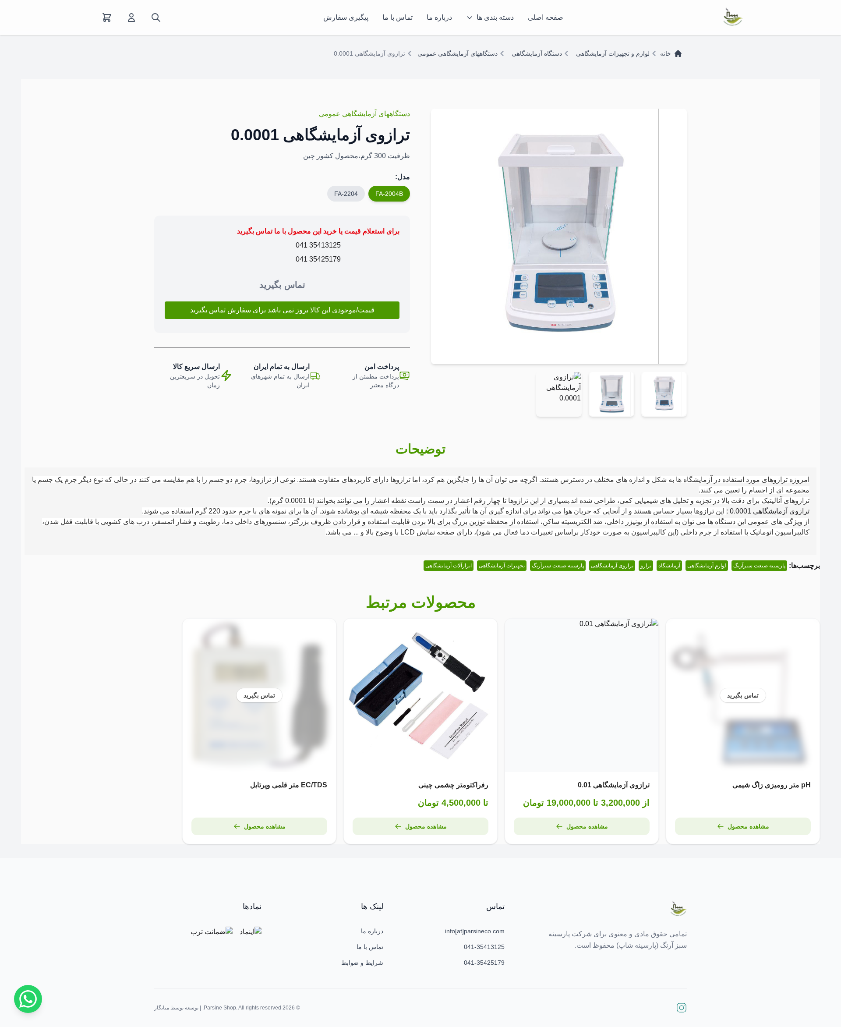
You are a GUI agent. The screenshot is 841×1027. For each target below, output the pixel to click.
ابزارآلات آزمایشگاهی (448, 566)
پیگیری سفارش (345, 17)
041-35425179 (484, 962)
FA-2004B (389, 193)
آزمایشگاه (669, 566)
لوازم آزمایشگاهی (706, 566)
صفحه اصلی (545, 17)
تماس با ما (397, 17)
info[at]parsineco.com (475, 931)
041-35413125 (484, 946)
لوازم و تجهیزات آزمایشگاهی (613, 53)
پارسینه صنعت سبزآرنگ (759, 566)
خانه (665, 53)
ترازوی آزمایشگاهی (612, 566)
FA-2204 (346, 193)
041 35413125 (318, 245)
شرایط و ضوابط (362, 962)
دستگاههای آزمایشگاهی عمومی (457, 53)
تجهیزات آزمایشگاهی (502, 566)
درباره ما (439, 17)
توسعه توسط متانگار (176, 1008)
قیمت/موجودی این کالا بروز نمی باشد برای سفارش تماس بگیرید (282, 310)
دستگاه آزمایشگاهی (537, 53)
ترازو (645, 566)
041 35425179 (318, 259)
